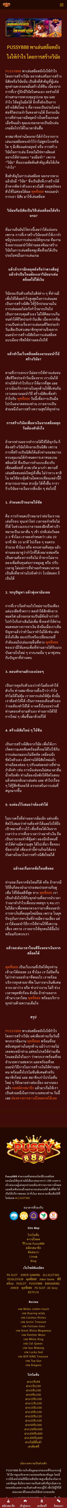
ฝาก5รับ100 (33, 1390)
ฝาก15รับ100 (33, 1407)
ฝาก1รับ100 (33, 1386)
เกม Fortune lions (33, 1326)
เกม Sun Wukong (33, 1347)
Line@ (33, 1256)
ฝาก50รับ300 (33, 1425)
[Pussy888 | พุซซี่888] (6, 4)
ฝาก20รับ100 (33, 1412)
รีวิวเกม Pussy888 (33, 1243)
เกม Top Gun (33, 1360)
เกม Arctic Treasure (33, 1321)
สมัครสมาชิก (33, 1247)
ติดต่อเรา (33, 1252)
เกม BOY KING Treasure (33, 1356)
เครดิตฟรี (33, 1446)
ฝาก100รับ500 (33, 1429)
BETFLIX (33, 1292)
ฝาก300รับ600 (33, 1437)
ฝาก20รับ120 (33, 1416)
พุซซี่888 (52, 642)
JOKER (14, 1287)
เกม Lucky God (33, 1352)
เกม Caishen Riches (33, 1317)
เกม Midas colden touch (33, 1308)
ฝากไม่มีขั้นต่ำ (33, 1442)
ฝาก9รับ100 (33, 1394)
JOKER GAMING (30, 1274)
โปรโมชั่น (33, 1235)
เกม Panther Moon (33, 1334)
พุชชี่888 (26, 1287)
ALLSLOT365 (22, 1197)
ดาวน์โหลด (33, 1239)
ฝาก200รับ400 (33, 1433)
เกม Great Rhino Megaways (33, 1330)
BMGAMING (52, 1283)
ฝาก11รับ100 (33, 1403)
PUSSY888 (35, 1283)
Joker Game (46, 1279)
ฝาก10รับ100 (33, 1399)
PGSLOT (21, 1283)
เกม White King (33, 1339)
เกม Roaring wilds (33, 1313)
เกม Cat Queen (33, 1343)
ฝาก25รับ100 (33, 1420)
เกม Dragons (33, 1365)
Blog (33, 1260)
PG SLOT (12, 1274)
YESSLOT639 (15, 1279)
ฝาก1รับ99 (33, 1381)
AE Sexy (52, 1287)
